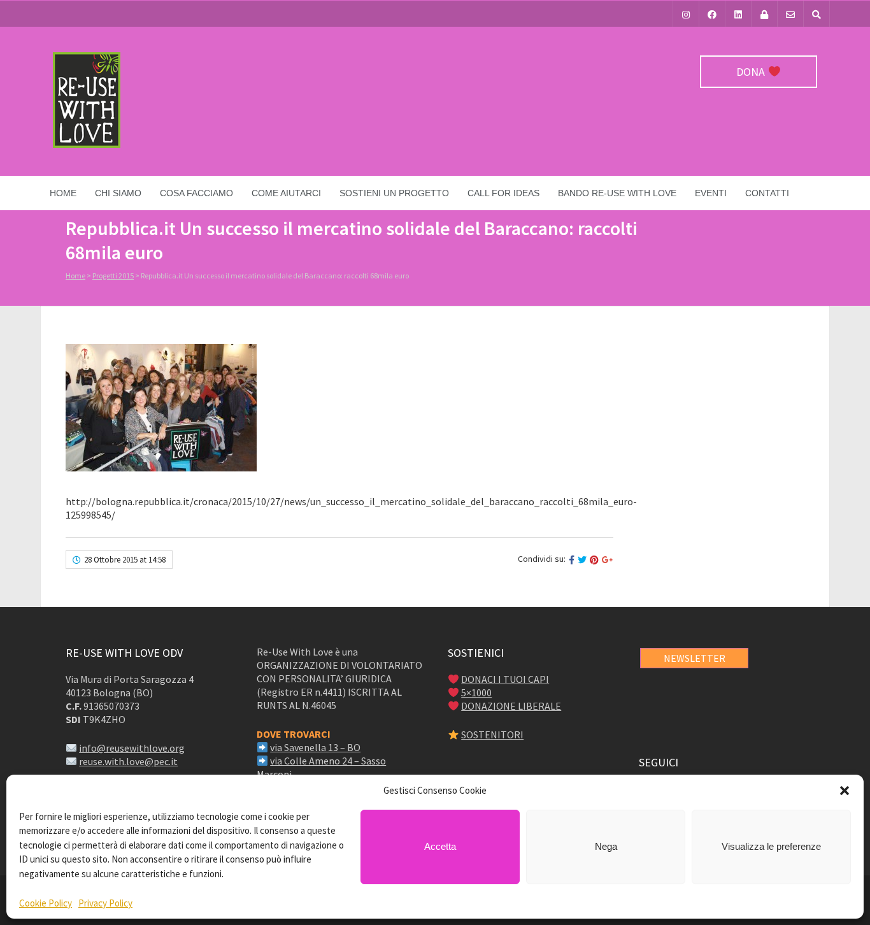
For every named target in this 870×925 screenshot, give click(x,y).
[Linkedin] (738, 14)
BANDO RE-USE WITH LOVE (617, 193)
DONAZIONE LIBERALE (511, 705)
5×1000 (476, 692)
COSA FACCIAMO (196, 193)
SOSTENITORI (492, 734)
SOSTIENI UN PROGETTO (394, 193)
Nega (606, 846)
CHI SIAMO (118, 193)
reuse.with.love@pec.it (128, 761)
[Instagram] (686, 14)
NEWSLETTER (694, 658)
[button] (844, 790)
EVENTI (711, 193)
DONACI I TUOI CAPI (505, 679)
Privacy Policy (105, 903)
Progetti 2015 (113, 275)
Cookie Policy (45, 903)
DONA (751, 71)
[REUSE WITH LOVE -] (86, 144)
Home (63, 193)
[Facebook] (712, 14)
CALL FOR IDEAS (503, 193)
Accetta (440, 846)
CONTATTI (767, 193)
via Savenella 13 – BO (315, 747)
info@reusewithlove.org (132, 748)
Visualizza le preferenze (771, 846)
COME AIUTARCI (286, 193)
